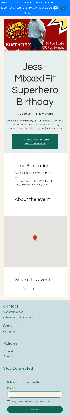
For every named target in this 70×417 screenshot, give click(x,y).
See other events (35, 143)
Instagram (9, 331)
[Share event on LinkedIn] (32, 288)
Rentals (8, 356)
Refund (8, 351)
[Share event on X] (24, 288)
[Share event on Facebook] (16, 288)
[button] (63, 8)
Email (11, 388)
